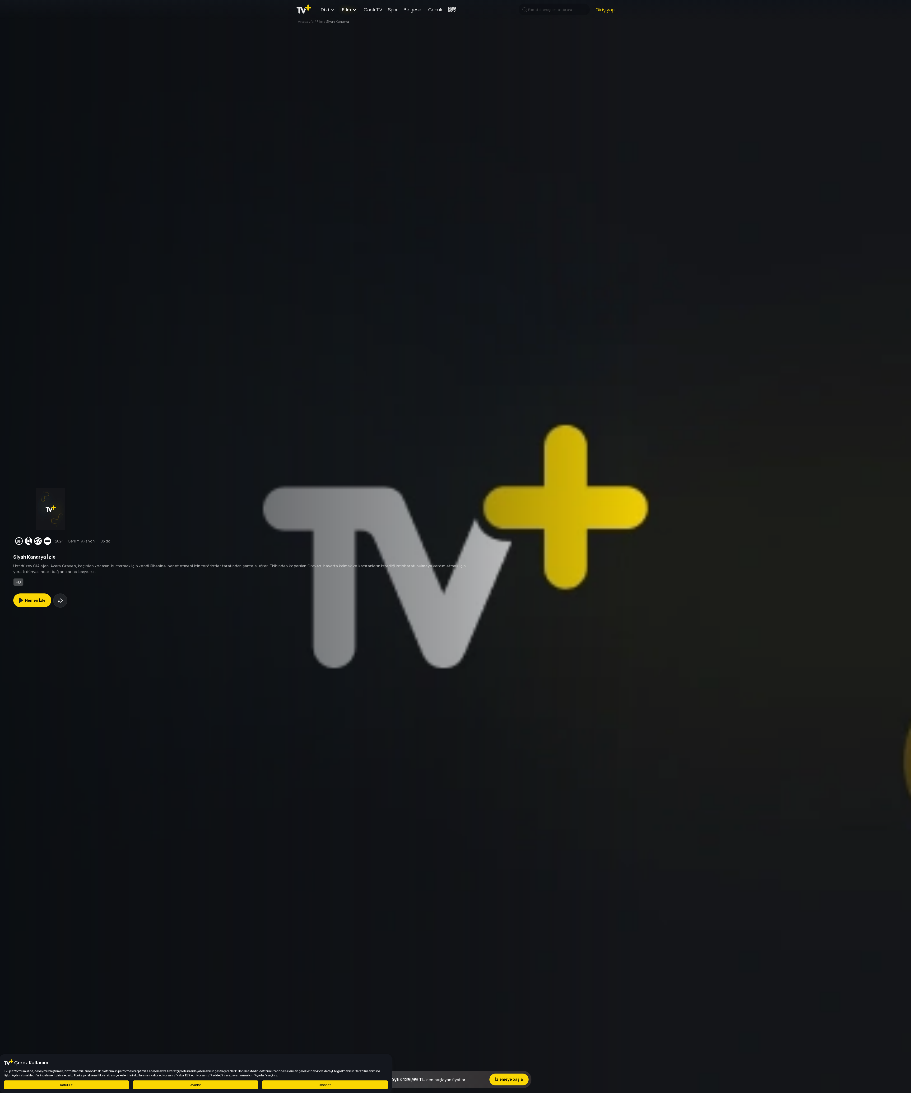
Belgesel (413, 9)
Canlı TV (373, 9)
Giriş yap (604, 9)
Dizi (325, 9)
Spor (393, 9)
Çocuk (435, 9)
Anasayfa (306, 21)
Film (346, 9)
